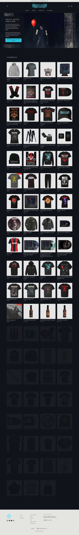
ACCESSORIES (50, 10)
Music (21, 516)
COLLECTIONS (41, 10)
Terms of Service (33, 521)
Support (31, 518)
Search (31, 516)
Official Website (33, 514)
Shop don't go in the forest (13, 40)
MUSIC (27, 10)
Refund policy (32, 523)
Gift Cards (22, 518)
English (32, 528)
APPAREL (33, 10)
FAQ (31, 519)
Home (21, 514)
